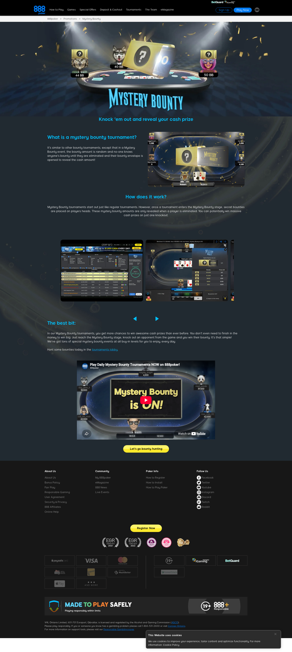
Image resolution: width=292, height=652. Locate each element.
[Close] (275, 634)
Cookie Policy (171, 645)
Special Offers (88, 9)
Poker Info (152, 471)
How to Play (57, 9)
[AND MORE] (91, 584)
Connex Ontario (176, 626)
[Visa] (91, 561)
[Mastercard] (122, 560)
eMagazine (167, 9)
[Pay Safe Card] (60, 560)
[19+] (169, 560)
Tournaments (133, 9)
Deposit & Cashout (111, 9)
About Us (50, 471)
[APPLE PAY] (59, 583)
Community (102, 471)
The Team (151, 9)
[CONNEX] (169, 572)
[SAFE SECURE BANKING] (60, 572)
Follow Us (202, 471)
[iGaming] (201, 560)
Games (71, 9)
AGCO (175, 622)
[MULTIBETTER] (123, 572)
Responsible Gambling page (118, 629)
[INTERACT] (91, 572)
